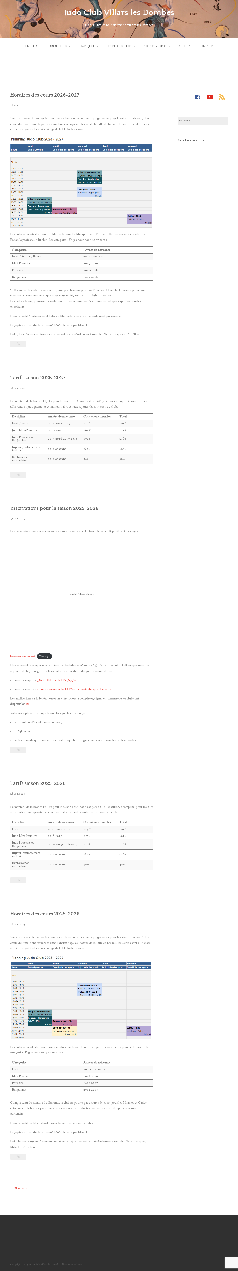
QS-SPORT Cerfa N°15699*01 (57, 680)
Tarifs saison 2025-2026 (37, 783)
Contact (206, 46)
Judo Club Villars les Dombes (119, 12)
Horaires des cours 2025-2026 (44, 914)
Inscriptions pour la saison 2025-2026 (54, 508)
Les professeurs (119, 46)
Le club (31, 46)
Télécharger (44, 656)
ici (27, 704)
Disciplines (58, 46)
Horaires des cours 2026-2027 (44, 95)
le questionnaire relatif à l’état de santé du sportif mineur (73, 689)
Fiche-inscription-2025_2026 (22, 656)
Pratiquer (87, 46)
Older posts (19, 1188)
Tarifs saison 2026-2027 (37, 377)
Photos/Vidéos (155, 46)
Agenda (184, 46)
